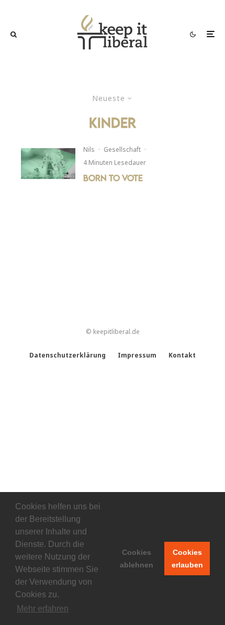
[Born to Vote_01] (48, 163)
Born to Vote (113, 178)
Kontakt (182, 355)
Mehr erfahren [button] (43, 608)
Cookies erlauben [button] (187, 558)
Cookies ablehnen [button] (136, 558)
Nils (89, 149)
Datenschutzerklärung (67, 355)
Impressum (137, 355)
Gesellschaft (122, 149)
